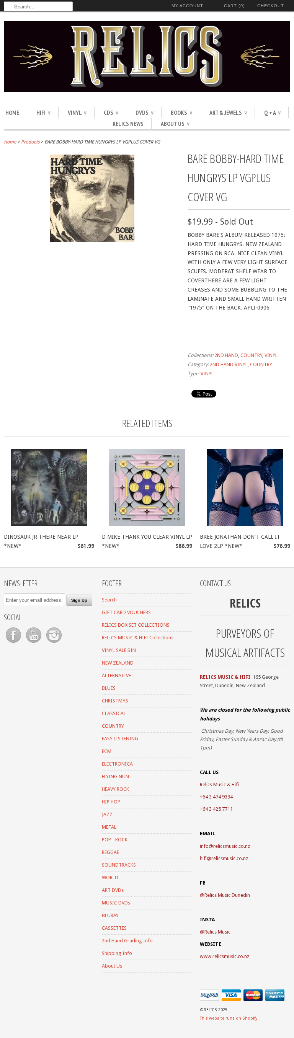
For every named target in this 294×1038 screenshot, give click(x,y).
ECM (106, 751)
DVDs (145, 112)
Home (12, 112)
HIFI (43, 112)
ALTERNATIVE (116, 675)
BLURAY (110, 915)
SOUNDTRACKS (119, 865)
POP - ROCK (114, 839)
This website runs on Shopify (228, 1018)
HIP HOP (111, 802)
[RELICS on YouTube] (34, 643)
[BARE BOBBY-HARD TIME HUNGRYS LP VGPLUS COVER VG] (92, 240)
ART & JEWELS (228, 112)
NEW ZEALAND (118, 663)
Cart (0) (234, 5)
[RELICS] (147, 57)
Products (30, 142)
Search (109, 600)
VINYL (77, 112)
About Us (175, 123)
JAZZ (107, 814)
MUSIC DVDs (116, 903)
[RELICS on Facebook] (14, 643)
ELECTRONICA (117, 764)
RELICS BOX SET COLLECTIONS (136, 625)
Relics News (128, 123)
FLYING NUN (115, 776)
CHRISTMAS (115, 701)
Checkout (270, 5)
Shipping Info (117, 953)
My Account (187, 5)
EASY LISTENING (120, 738)
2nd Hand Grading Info (127, 940)
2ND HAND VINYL (229, 364)
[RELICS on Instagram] (54, 643)
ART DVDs (113, 890)
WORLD (110, 877)
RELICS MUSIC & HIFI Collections (137, 637)
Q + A (272, 112)
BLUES (109, 688)
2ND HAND (226, 355)
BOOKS (181, 112)
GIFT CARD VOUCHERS (126, 612)
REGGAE (110, 852)
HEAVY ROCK (115, 789)
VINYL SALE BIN (119, 650)
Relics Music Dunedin (227, 895)
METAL (109, 827)
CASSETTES (114, 928)
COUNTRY (251, 355)
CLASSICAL (114, 713)
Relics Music (217, 932)
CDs (111, 112)
